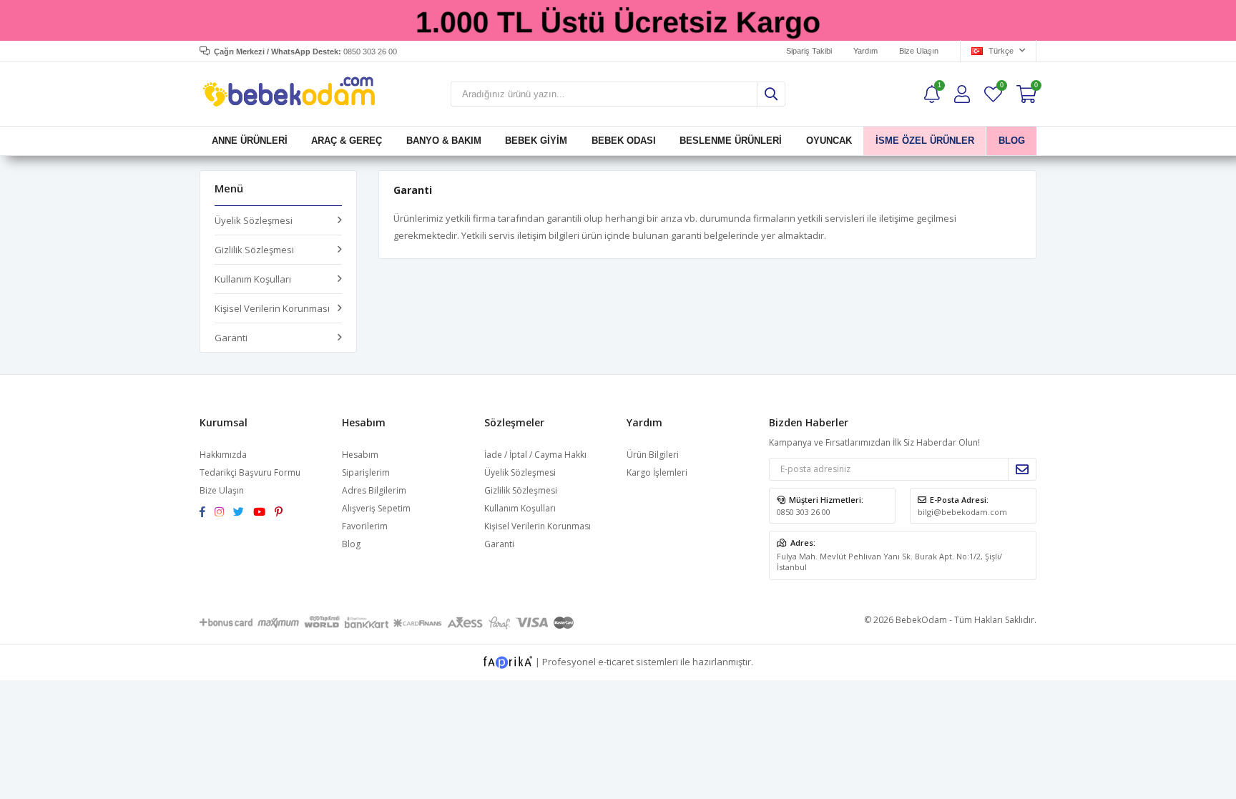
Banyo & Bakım (443, 140)
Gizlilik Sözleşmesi (254, 249)
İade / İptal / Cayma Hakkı (535, 454)
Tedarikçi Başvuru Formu (250, 472)
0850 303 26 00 (803, 511)
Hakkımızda (223, 454)
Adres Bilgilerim (374, 490)
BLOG (1011, 140)
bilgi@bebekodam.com (962, 511)
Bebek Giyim (536, 140)
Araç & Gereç (346, 140)
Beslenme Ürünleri (731, 140)
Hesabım (360, 454)
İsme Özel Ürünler (925, 140)
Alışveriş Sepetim (376, 508)
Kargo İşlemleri (657, 472)
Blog (351, 544)
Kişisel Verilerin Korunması (272, 308)
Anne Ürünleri (250, 140)
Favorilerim (1001, 87)
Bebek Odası (624, 140)
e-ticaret (616, 661)
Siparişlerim (366, 472)
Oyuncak (828, 140)
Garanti (231, 337)
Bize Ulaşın (918, 50)
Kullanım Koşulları (253, 279)
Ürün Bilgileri (653, 454)
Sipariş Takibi (809, 50)
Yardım (865, 50)
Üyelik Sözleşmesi (254, 220)
